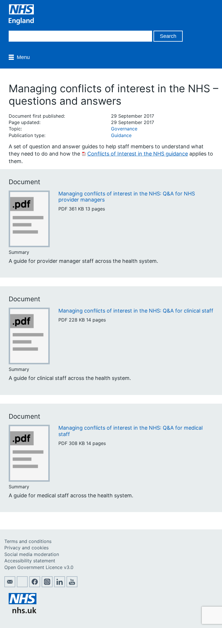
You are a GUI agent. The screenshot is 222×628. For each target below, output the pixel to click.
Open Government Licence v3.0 (38, 567)
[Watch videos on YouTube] (71, 585)
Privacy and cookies (26, 548)
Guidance (121, 135)
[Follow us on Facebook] (34, 585)
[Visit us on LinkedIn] (59, 585)
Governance (124, 129)
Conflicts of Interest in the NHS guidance (137, 154)
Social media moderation (31, 554)
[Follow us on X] (22, 585)
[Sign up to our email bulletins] (9, 585)
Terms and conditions (27, 541)
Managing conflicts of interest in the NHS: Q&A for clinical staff (135, 311)
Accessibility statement (29, 561)
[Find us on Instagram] (47, 585)
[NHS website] (22, 611)
